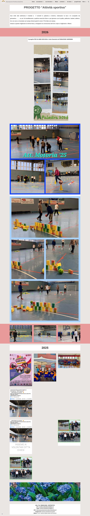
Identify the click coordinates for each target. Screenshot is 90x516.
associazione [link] (39, 1)
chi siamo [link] (69, 1)
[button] (88, 1)
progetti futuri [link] (77, 1)
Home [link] (33, 1)
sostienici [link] (62, 1)
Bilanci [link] (56, 1)
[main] (45, 8)
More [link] (84, 1)
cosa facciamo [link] (48, 1)
